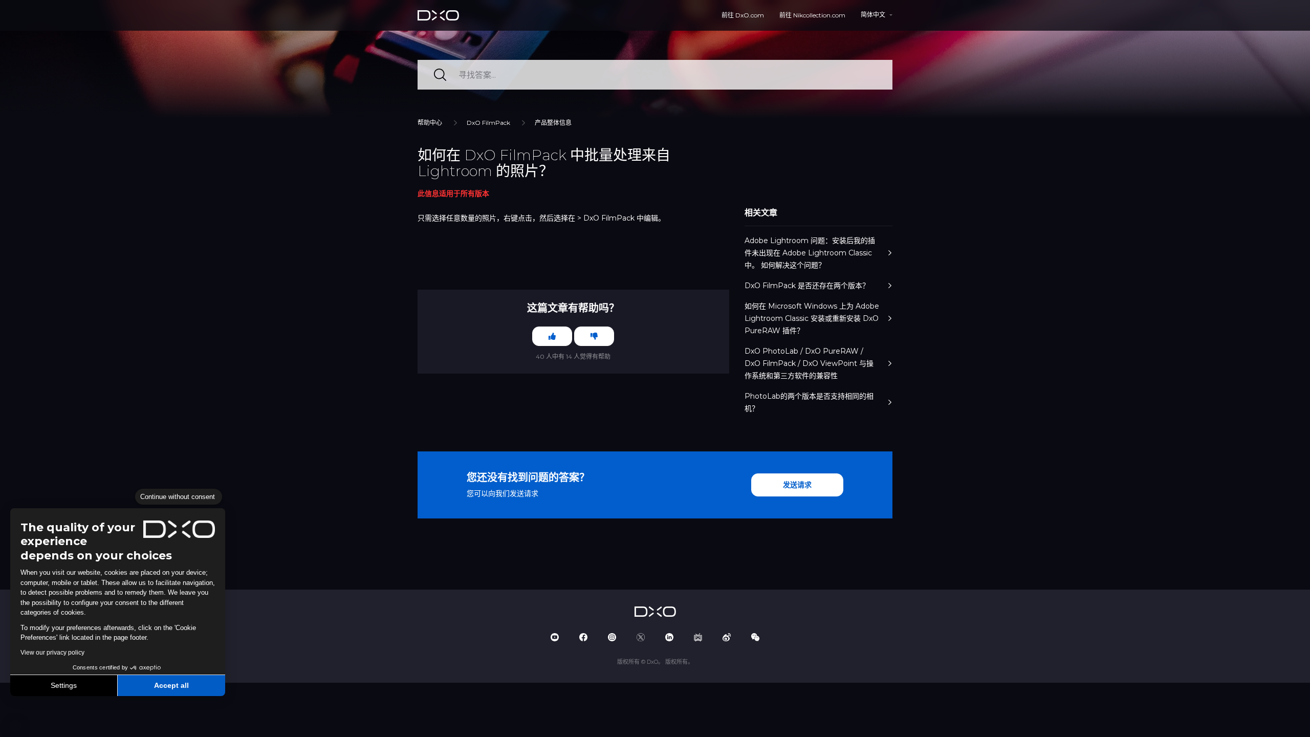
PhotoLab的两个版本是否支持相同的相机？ (809, 402)
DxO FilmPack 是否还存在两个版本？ (807, 285)
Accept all (171, 685)
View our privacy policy (52, 652)
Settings (64, 685)
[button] (15, 726)
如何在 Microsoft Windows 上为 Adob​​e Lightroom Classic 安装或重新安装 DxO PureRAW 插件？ (812, 318)
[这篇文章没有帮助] (594, 336)
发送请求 (797, 484)
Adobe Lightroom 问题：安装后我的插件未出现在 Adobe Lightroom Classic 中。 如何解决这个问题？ (810, 253)
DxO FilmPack (488, 122)
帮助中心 (430, 122)
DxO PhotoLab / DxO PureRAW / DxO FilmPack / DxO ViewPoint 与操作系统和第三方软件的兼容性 (809, 363)
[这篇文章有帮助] (552, 336)
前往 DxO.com (743, 15)
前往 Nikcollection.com (812, 15)
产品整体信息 (553, 122)
